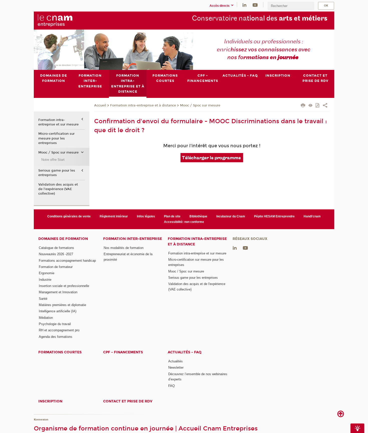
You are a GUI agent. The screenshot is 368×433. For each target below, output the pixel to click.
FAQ (171, 386)
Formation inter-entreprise (132, 239)
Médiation (46, 318)
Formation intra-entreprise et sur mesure (58, 122)
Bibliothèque (198, 216)
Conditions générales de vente (69, 216)
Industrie (45, 279)
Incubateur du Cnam (230, 216)
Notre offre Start (53, 160)
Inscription (50, 401)
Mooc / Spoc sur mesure (200, 105)
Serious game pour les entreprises (56, 173)
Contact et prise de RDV (127, 401)
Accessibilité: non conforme (184, 222)
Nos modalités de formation (123, 248)
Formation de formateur (56, 267)
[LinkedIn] (244, 5)
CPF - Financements (123, 352)
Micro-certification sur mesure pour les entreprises (56, 138)
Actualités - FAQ (185, 352)
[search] (291, 6)
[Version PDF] (318, 105)
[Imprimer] (303, 105)
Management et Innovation (58, 292)
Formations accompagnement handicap (67, 260)
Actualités (175, 361)
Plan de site (172, 216)
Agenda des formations (55, 337)
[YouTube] (255, 5)
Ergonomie (46, 273)
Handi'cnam (312, 216)
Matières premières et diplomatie (62, 305)
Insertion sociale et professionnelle (64, 286)
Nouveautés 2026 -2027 (56, 254)
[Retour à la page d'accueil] (63, 20)
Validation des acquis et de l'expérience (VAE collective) (58, 189)
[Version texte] (310, 105)
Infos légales (146, 216)
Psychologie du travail (55, 324)
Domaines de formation (63, 239)
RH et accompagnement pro (59, 330)
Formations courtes (60, 352)
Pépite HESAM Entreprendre (274, 216)
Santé (43, 299)
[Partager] (325, 105)
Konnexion (41, 419)
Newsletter (175, 367)
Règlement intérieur (114, 216)
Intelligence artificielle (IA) (57, 311)
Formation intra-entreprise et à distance (143, 105)
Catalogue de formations (56, 248)
